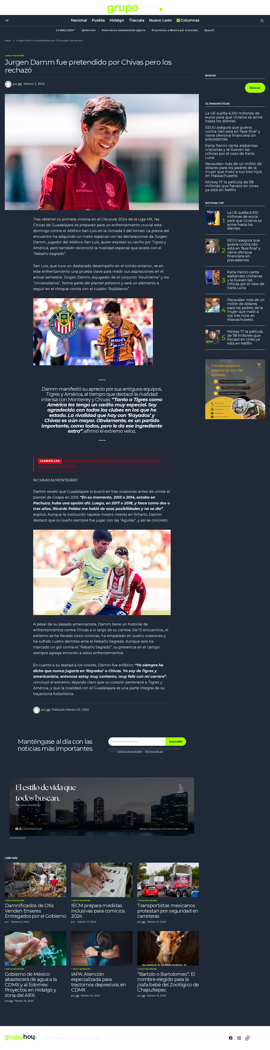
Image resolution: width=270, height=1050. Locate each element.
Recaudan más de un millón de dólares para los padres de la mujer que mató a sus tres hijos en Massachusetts (233, 170)
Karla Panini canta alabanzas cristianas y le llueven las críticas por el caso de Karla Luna (231, 152)
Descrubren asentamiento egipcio (123, 30)
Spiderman (89, 30)
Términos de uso (154, 751)
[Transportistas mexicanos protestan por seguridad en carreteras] (168, 880)
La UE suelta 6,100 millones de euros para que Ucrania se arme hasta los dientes (234, 117)
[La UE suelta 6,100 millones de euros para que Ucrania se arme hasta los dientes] (212, 218)
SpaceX (209, 30)
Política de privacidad (130, 751)
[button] (7, 20)
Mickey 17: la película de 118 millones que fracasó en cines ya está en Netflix (231, 186)
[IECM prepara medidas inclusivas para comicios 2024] (102, 880)
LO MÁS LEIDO (65, 30)
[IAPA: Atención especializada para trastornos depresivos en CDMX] (102, 948)
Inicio (8, 40)
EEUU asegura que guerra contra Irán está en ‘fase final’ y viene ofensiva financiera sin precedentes (232, 133)
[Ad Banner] (102, 806)
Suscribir (175, 741)
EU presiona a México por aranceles (175, 30)
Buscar (210, 75)
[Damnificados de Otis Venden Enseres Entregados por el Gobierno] (35, 880)
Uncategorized (15, 56)
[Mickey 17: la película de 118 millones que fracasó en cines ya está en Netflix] (212, 337)
